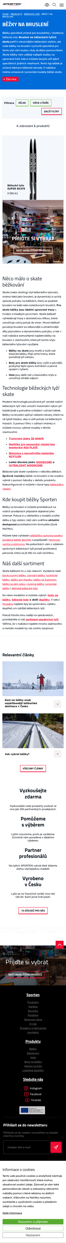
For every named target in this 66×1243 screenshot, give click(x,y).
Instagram (36, 1088)
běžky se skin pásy (13, 584)
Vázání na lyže (33, 1066)
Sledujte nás (33, 1079)
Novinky (33, 1010)
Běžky (33, 1048)
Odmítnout (33, 1228)
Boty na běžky (33, 1061)
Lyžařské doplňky (33, 1070)
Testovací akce (33, 1019)
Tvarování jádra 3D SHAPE (26, 438)
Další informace (12, 1213)
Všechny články (33, 768)
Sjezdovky (33, 1053)
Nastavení (33, 1235)
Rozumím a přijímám (33, 1222)
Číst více (11, 79)
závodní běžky (36, 575)
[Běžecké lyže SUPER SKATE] (33, 168)
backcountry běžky (14, 575)
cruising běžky (35, 584)
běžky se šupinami (44, 579)
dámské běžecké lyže (24, 588)
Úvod (5, 14)
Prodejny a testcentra (33, 1028)
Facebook (36, 1094)
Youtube (36, 1100)
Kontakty (33, 1032)
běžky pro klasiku (21, 579)
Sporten (33, 994)
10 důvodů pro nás (33, 910)
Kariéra (33, 1006)
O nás (33, 1023)
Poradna (7, 604)
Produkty (33, 1002)
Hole (33, 1057)
